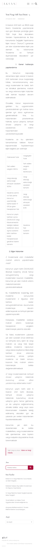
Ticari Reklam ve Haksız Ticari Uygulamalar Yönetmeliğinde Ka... (17, 501)
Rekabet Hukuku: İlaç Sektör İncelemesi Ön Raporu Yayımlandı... (19, 487)
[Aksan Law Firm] (9, 3)
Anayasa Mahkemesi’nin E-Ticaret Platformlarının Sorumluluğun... (17, 508)
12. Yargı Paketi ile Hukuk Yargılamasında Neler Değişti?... (19, 494)
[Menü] (28, 3)
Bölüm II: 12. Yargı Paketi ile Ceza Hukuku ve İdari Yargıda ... (19, 480)
